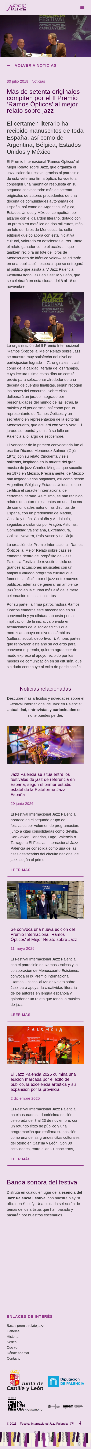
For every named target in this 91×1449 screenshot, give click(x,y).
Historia (12, 1336)
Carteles (13, 1331)
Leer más (20, 870)
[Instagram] (72, 1423)
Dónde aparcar (18, 1353)
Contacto (13, 1358)
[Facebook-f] (80, 1423)
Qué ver (13, 1347)
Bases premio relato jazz (25, 1325)
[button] (82, 7)
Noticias (38, 81)
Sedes (12, 1342)
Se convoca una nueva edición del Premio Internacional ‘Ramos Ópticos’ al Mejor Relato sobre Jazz (44, 934)
